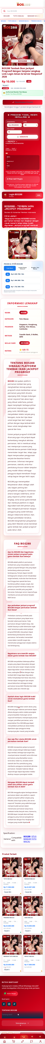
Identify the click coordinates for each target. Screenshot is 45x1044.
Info (38, 195)
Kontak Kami (6, 1018)
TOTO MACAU (18, 16)
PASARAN (11, 122)
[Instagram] (9, 1004)
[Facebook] (4, 1004)
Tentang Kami (7, 1015)
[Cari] (4, 11)
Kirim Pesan (11, 994)
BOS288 (7, 16)
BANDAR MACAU (34, 16)
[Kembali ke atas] (40, 1028)
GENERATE (22, 137)
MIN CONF (10, 129)
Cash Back (10, 268)
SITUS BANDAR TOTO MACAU (30, 839)
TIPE (25, 122)
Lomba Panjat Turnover (22, 268)
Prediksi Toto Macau (35, 268)
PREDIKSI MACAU (36, 21)
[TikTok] (14, 1004)
